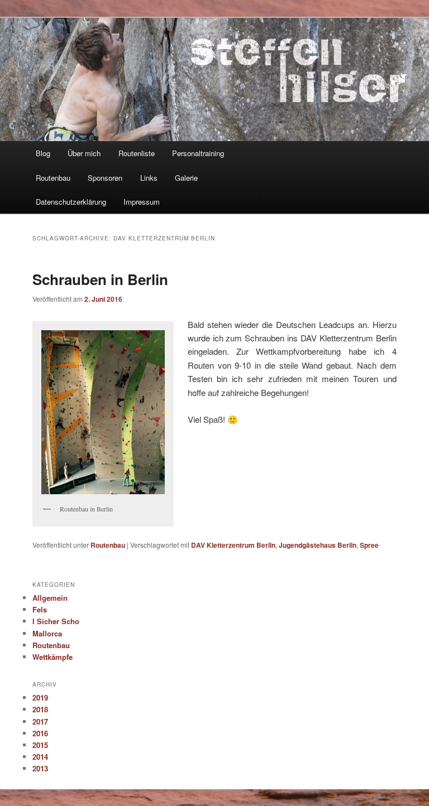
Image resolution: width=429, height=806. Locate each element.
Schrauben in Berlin (100, 279)
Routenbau (53, 177)
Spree (369, 545)
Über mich (84, 153)
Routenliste (136, 153)
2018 (40, 709)
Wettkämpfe (52, 656)
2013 (40, 768)
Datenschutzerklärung (71, 201)
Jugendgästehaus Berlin (317, 545)
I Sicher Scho (55, 621)
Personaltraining (198, 153)
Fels (39, 609)
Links (149, 177)
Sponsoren (105, 177)
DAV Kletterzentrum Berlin (233, 545)
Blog (43, 153)
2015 (40, 745)
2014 (40, 756)
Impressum (141, 201)
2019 (40, 697)
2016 (40, 733)
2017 (40, 721)
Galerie (186, 177)
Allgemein (50, 597)
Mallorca (47, 633)
